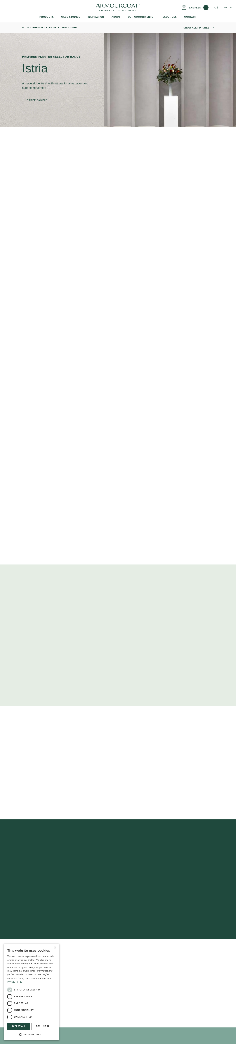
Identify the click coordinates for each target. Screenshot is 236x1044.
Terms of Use (82, 1015)
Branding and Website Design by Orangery (135, 1015)
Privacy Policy (67, 1015)
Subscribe (178, 889)
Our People (127, 968)
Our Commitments (132, 974)
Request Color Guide (193, 406)
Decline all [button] (43, 1026)
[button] (31, 1034)
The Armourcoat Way (134, 956)
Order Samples (81, 962)
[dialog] (31, 992)
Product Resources (83, 956)
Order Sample (37, 215)
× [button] (54, 947)
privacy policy (169, 900)
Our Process (128, 962)
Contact (125, 980)
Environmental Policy (101, 1015)
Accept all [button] (18, 1026)
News (124, 986)
